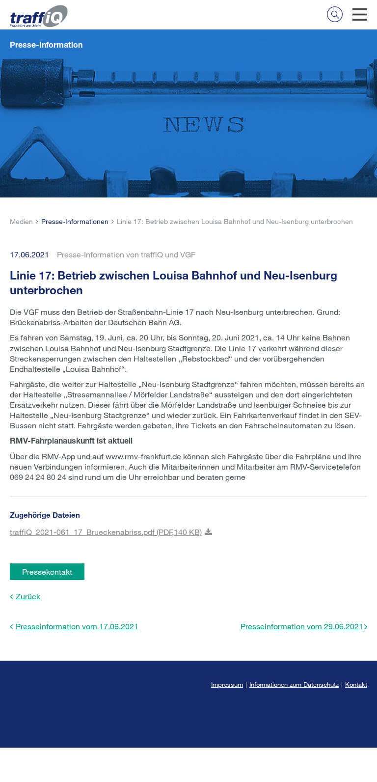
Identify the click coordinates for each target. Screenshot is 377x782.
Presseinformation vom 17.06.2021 (77, 626)
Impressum (227, 684)
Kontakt (356, 684)
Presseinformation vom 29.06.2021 (302, 626)
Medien (21, 221)
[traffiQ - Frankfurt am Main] (39, 10)
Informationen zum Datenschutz (294, 684)
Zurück (28, 596)
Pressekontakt (47, 571)
